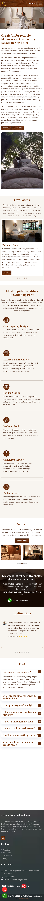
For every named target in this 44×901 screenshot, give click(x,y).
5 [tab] (26, 278)
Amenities (7, 853)
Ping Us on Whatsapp (21, 600)
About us (6, 850)
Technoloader (23, 898)
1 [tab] (17, 278)
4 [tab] (24, 278)
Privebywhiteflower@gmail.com (15, 879)
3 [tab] (22, 278)
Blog (5, 858)
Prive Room (7, 855)
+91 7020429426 (9, 877)
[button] (18, 563)
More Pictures (22, 541)
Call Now (32, 3)
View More (18, 128)
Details (6, 273)
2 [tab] (19, 278)
